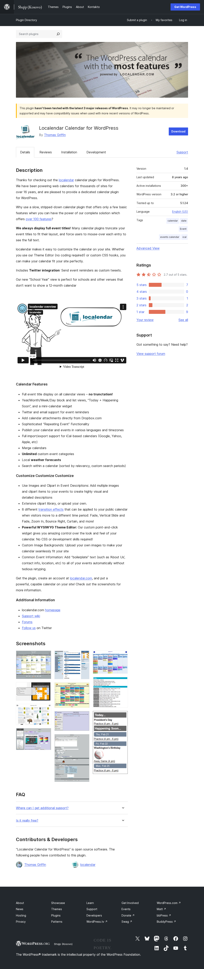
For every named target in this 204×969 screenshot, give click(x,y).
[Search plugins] (58, 34)
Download (178, 131)
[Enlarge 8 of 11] (84, 739)
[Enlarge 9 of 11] (123, 656)
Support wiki (31, 616)
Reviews (45, 152)
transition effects (51, 509)
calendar (173, 220)
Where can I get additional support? (42, 808)
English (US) (180, 211)
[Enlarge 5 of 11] (84, 656)
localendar (66, 180)
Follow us (29, 628)
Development (96, 152)
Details (25, 152)
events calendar (169, 236)
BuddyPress (166, 921)
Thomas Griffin (55, 135)
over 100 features (39, 219)
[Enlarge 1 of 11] (46, 656)
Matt (161, 909)
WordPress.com (169, 903)
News (19, 909)
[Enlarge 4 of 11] (46, 734)
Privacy (21, 921)
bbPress (164, 915)
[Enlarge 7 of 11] (84, 716)
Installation (69, 152)
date (183, 220)
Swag (127, 921)
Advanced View (148, 248)
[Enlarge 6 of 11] (84, 688)
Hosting (21, 915)
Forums (27, 622)
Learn (90, 903)
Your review (145, 320)
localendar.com (81, 578)
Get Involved (130, 903)
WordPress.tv (97, 921)
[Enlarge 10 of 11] (123, 682)
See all (183, 320)
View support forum (150, 354)
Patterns (56, 921)
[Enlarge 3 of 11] (46, 709)
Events (126, 909)
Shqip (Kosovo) (63, 944)
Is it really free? (27, 820)
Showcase (58, 903)
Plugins (56, 915)
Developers (94, 915)
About (20, 903)
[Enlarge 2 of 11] (46, 688)
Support (182, 152)
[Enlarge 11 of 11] (123, 716)
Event (183, 228)
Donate (128, 915)
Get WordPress (185, 7)
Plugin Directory (26, 20)
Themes (56, 909)
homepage (52, 610)
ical (184, 236)
